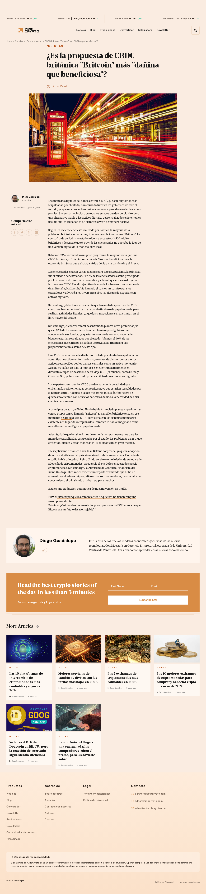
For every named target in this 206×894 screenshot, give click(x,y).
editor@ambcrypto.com (149, 801)
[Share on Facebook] (14, 232)
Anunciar (50, 800)
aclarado (66, 417)
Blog (92, 30)
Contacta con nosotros (58, 807)
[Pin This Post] (29, 232)
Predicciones (107, 30)
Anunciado (107, 409)
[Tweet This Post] (22, 232)
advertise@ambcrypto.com (150, 808)
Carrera (49, 819)
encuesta (76, 230)
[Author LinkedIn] (44, 550)
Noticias (81, 30)
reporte (100, 472)
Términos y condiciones (96, 794)
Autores (49, 813)
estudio (52, 459)
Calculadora (145, 30)
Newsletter (162, 30)
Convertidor (127, 30)
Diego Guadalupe (31, 197)
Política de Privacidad (95, 800)
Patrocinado (13, 839)
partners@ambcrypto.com (150, 794)
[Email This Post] (36, 232)
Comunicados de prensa (20, 832)
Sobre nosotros (53, 794)
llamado (90, 288)
